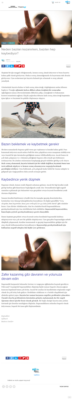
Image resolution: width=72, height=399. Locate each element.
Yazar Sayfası (64, 386)
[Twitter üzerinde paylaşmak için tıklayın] (8, 66)
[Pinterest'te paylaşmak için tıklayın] (16, 66)
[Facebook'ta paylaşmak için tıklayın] (3, 66)
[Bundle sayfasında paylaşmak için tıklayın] (23, 66)
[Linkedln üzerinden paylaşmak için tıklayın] (12, 66)
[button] (2, 2)
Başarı (4, 43)
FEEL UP (11, 43)
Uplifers (8, 59)
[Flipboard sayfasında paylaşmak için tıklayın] (19, 66)
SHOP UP (57, 2)
